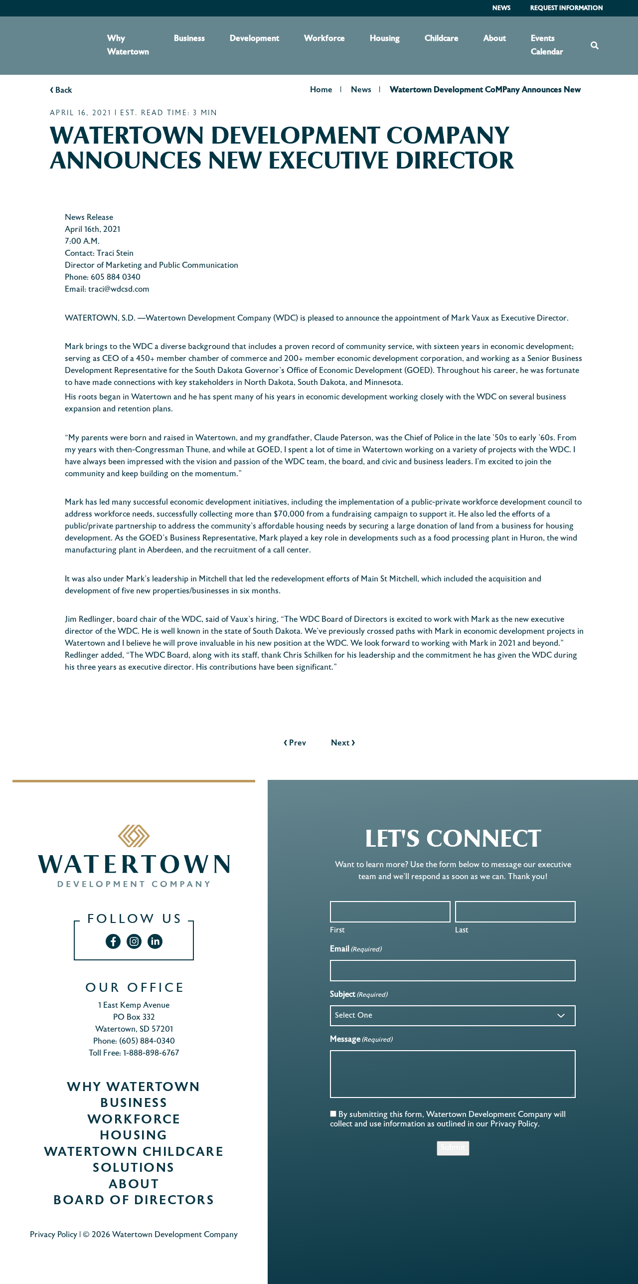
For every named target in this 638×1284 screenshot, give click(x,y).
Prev (295, 743)
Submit (453, 1148)
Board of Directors (133, 1201)
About (494, 39)
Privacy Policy (53, 1235)
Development (254, 39)
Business (189, 39)
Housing (385, 39)
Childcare (442, 39)
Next (343, 743)
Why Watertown (128, 45)
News (501, 8)
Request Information (566, 8)
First (337, 930)
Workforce (324, 39)
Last (462, 930)
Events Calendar (547, 45)
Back (61, 91)
